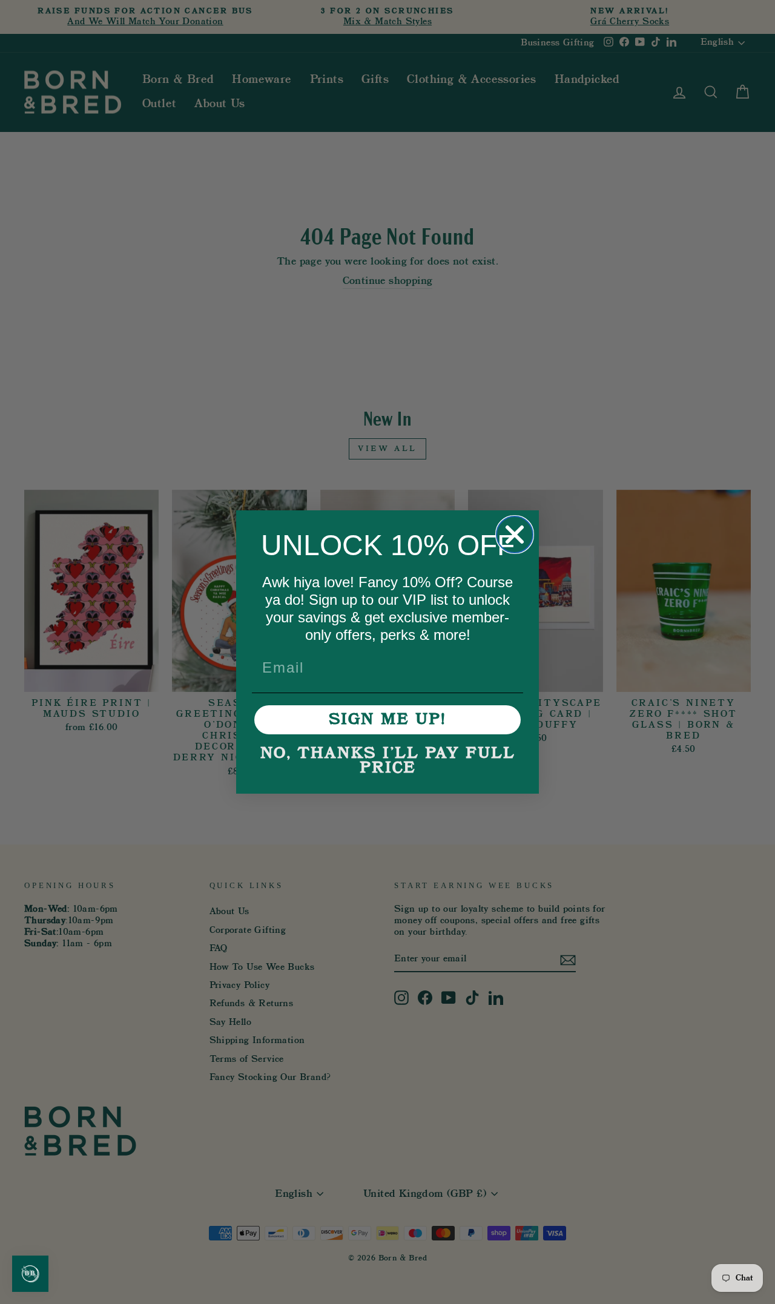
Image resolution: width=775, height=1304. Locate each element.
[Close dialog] (514, 534)
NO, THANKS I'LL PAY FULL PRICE (387, 760)
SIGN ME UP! (387, 720)
